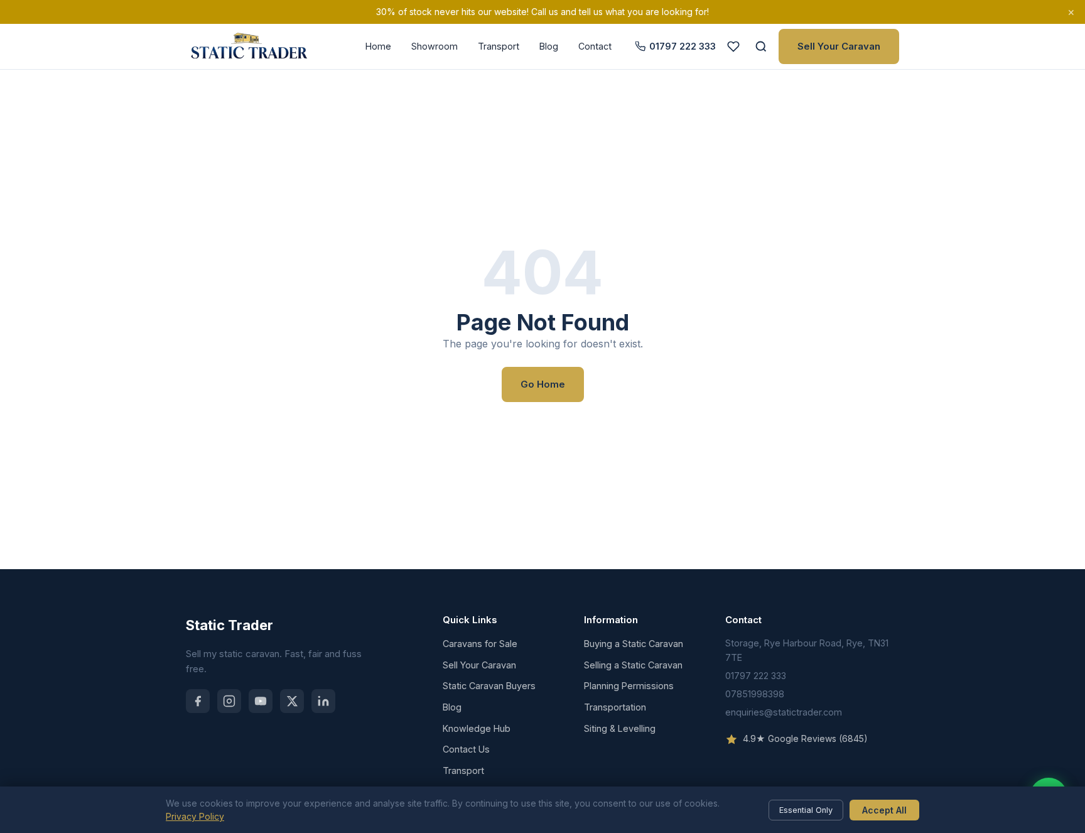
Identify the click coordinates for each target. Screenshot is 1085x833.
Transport (498, 46)
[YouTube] (261, 701)
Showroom (434, 46)
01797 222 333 (682, 46)
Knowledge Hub (476, 728)
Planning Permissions (629, 685)
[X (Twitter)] (292, 701)
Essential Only (806, 810)
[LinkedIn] (323, 701)
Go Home (543, 384)
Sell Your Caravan (838, 46)
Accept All (884, 810)
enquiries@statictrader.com (783, 712)
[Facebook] (198, 701)
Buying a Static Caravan (633, 643)
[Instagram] (229, 701)
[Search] (761, 46)
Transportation (615, 707)
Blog (548, 46)
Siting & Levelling (620, 728)
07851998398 (754, 694)
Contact (595, 46)
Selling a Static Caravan (633, 665)
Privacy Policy (195, 816)
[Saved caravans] (733, 46)
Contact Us (466, 749)
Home (378, 46)
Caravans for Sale (480, 643)
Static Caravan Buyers (489, 685)
